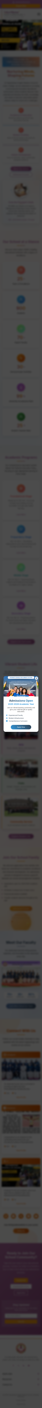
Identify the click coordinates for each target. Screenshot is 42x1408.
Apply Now (21, 727)
